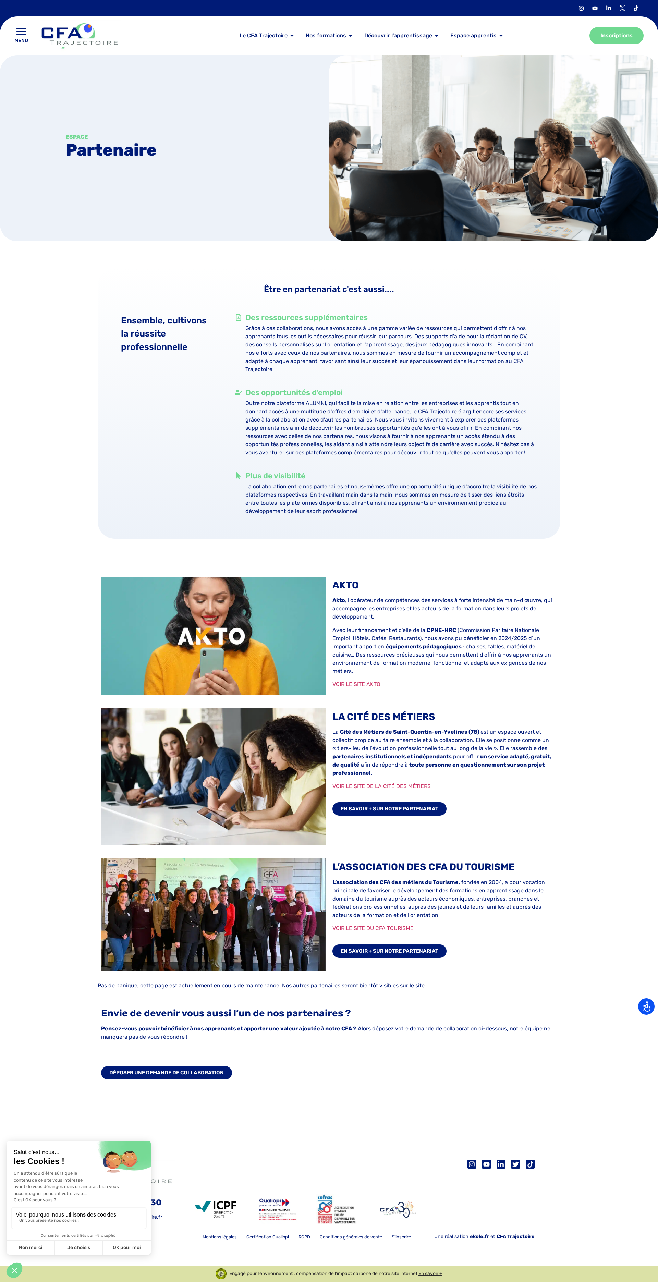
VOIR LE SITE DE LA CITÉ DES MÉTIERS (381, 786)
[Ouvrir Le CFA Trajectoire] (292, 36)
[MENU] (21, 31)
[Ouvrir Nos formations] (350, 36)
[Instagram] (472, 1164)
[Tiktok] (636, 8)
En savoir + (430, 1274)
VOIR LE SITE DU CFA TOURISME (373, 928)
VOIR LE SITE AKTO (356, 684)
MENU (21, 41)
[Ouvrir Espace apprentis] (501, 36)
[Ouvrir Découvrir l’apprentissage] (436, 36)
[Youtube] (486, 1164)
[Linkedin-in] (501, 1164)
